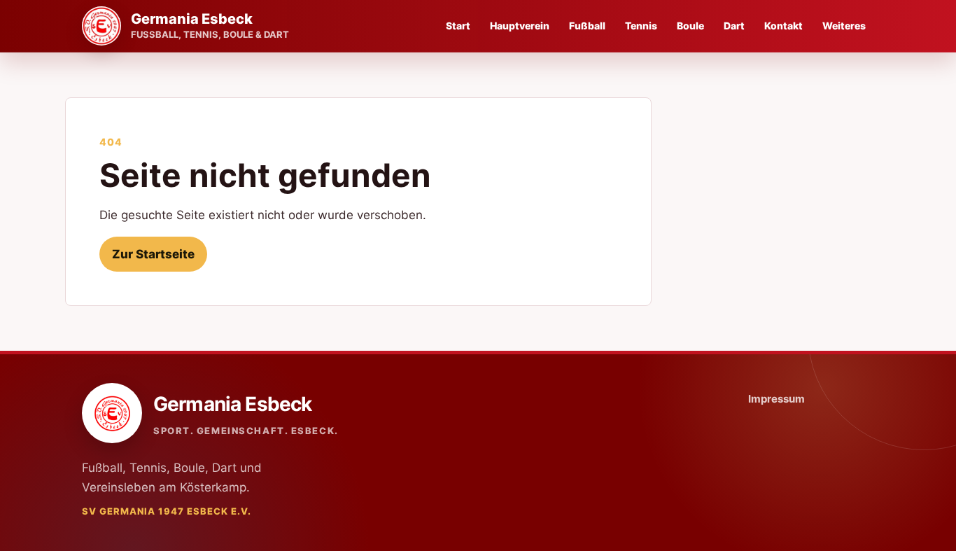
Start (458, 26)
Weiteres (844, 26)
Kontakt (783, 26)
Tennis (641, 26)
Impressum (776, 398)
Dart (734, 26)
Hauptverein (519, 26)
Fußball (587, 26)
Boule (690, 26)
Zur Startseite (153, 254)
